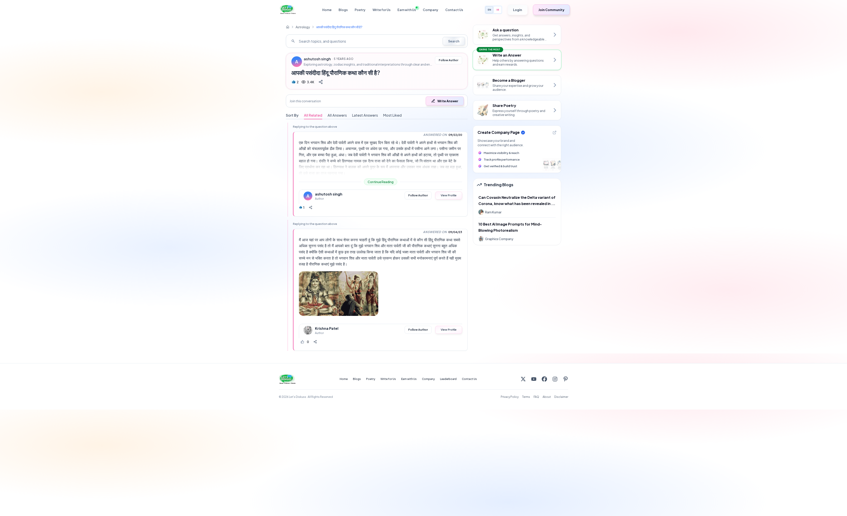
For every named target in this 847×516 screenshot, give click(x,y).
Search (453, 41)
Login (517, 10)
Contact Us (454, 10)
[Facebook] (544, 379)
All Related (313, 115)
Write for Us (381, 10)
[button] (377, 101)
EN (489, 9)
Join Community (551, 10)
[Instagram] (555, 379)
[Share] (321, 82)
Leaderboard (448, 379)
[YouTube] (533, 379)
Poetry (360, 10)
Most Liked (392, 115)
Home (327, 10)
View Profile (449, 195)
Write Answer (447, 101)
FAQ (536, 396)
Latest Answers (365, 115)
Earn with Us (406, 10)
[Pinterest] (565, 379)
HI (498, 9)
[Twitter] (523, 379)
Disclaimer (561, 396)
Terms (526, 396)
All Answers (337, 115)
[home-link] (287, 27)
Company (430, 10)
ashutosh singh (317, 59)
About (547, 396)
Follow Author (448, 60)
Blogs (343, 10)
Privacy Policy (510, 396)
